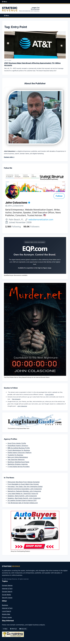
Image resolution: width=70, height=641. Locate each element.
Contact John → (9, 157)
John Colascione (22, 406)
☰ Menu (4, 1)
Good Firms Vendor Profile (17, 443)
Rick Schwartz (16, 399)
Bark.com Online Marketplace (18, 457)
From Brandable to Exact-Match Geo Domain (23, 484)
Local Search (6, 611)
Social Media (6, 594)
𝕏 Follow (5, 628)
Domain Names (7, 585)
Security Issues (7, 597)
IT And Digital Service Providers (19, 466)
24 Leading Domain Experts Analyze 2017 (22, 500)
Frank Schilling (49, 394)
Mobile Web (6, 614)
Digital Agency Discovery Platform (19, 452)
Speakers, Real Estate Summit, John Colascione (24, 498)
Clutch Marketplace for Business (19, 450)
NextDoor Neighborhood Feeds (18, 462)
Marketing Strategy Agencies (18, 464)
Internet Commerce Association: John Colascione (25, 489)
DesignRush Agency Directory (18, 445)
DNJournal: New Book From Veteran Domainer (24, 482)
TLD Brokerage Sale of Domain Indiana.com (23, 503)
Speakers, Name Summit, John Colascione (22, 496)
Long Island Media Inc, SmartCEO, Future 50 (23, 493)
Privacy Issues (7, 617)
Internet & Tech (7, 588)
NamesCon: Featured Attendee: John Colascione (24, 491)
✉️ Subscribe (23, 628)
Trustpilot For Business (15, 455)
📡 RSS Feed (13, 628)
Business (5, 605)
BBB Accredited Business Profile (19, 448)
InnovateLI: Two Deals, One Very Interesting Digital (25, 486)
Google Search (7, 591)
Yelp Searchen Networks (16, 459)
